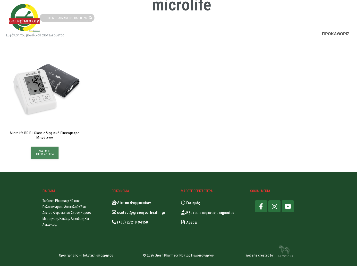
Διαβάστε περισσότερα (45, 152)
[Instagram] (274, 206)
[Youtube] (288, 206)
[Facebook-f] (261, 206)
